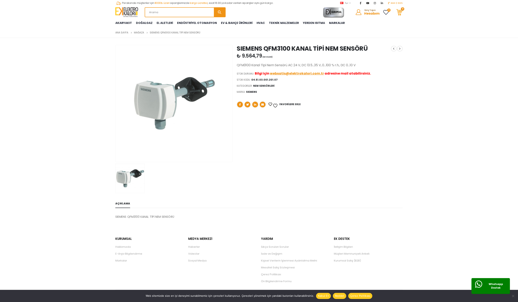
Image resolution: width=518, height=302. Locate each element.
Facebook (240, 104)
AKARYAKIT (123, 23)
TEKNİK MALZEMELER (284, 23)
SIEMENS (251, 92)
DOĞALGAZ (144, 23)
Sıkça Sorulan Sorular (275, 247)
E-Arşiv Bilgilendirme (128, 254)
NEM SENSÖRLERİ (264, 86)
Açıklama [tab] (122, 203)
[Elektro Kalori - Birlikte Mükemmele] (127, 12)
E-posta (262, 104)
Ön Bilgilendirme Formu (276, 281)
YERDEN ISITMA (314, 23)
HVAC (261, 23)
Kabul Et (323, 295)
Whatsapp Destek (496, 285)
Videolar (194, 254)
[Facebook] (361, 3)
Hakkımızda (123, 247)
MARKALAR (337, 23)
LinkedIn (255, 104)
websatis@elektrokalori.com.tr (297, 73)
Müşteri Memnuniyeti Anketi (351, 254)
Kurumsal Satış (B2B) (347, 261)
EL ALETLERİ (165, 23)
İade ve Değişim (271, 254)
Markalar (121, 261)
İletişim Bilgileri (343, 247)
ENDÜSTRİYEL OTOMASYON (197, 23)
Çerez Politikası (271, 274)
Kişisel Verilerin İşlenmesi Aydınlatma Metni (289, 261)
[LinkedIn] (382, 3)
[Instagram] (375, 3)
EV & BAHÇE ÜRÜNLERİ (237, 23)
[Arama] (219, 12)
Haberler (194, 247)
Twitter (247, 104)
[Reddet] (513, 296)
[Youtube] (368, 3)
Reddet (339, 295)
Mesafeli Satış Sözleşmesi (278, 267)
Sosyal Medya (197, 261)
